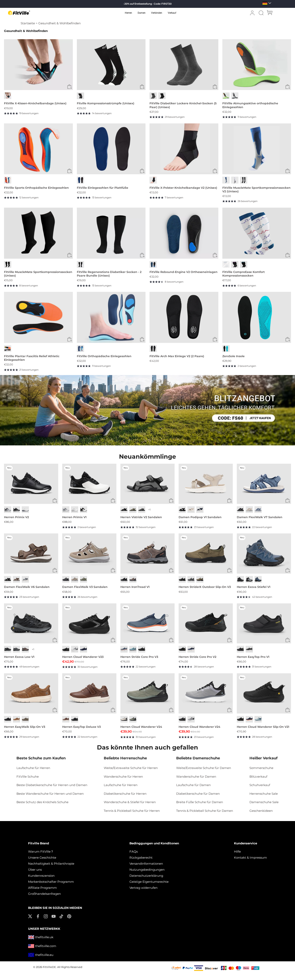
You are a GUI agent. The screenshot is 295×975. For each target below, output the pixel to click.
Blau (80, 180)
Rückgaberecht (141, 857)
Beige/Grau (124, 719)
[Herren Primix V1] (89, 484)
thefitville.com (45, 946)
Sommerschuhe (261, 768)
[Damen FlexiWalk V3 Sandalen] (89, 553)
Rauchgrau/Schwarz (249, 579)
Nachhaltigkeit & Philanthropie (51, 863)
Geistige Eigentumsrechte (149, 882)
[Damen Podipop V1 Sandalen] (206, 484)
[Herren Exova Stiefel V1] (264, 553)
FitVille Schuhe (27, 776)
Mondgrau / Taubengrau (7, 509)
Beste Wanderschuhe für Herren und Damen (50, 794)
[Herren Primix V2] (31, 484)
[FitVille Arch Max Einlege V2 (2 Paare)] (184, 317)
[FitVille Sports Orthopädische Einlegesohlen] (38, 148)
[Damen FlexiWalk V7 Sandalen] (264, 484)
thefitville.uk (44, 937)
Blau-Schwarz (153, 264)
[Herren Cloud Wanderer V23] (89, 623)
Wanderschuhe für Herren (123, 776)
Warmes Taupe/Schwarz (25, 649)
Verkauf (172, 12)
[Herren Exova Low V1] (31, 623)
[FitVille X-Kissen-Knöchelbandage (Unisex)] (38, 64)
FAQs (133, 851)
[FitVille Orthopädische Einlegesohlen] (111, 317)
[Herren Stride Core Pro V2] (206, 623)
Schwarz (7, 95)
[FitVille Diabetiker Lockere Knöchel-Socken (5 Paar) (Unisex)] (184, 64)
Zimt (65, 719)
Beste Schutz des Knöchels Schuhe (42, 802)
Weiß (234, 180)
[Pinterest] (69, 916)
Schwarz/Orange (182, 649)
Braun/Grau (132, 579)
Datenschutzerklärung (146, 876)
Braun (16, 579)
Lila (234, 264)
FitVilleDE (49, 967)
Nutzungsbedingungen (147, 869)
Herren (128, 12)
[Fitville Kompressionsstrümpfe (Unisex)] (111, 64)
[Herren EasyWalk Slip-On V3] (31, 693)
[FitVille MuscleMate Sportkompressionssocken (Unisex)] (38, 233)
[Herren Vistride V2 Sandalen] (147, 484)
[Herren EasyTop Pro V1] (264, 623)
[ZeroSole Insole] (256, 317)
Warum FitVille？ (41, 851)
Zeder (25, 719)
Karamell (16, 719)
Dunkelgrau (141, 509)
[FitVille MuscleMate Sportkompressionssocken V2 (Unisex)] (256, 148)
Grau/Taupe (83, 579)
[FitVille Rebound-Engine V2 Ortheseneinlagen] (184, 233)
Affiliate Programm (42, 888)
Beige (249, 509)
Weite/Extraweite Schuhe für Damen (203, 768)
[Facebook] (38, 916)
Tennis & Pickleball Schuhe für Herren (132, 811)
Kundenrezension (41, 876)
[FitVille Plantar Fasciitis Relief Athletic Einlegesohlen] (38, 317)
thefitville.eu (44, 955)
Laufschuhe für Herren (33, 768)
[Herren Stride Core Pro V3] (147, 623)
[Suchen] (261, 12)
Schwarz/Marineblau (258, 579)
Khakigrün (132, 509)
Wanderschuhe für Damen (196, 776)
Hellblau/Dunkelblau (132, 649)
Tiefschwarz (7, 579)
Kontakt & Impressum (250, 857)
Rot (7, 180)
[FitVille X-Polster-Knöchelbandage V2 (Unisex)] (184, 148)
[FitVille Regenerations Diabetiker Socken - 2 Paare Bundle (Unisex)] (111, 233)
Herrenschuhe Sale (263, 794)
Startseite (28, 23)
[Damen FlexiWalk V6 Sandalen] (31, 553)
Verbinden (156, 12)
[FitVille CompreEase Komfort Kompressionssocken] (256, 233)
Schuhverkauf (259, 785)
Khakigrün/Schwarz (132, 719)
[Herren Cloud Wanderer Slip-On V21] (264, 693)
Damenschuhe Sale (264, 802)
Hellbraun (199, 579)
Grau (153, 95)
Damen (141, 12)
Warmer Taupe (74, 579)
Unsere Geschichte (42, 857)
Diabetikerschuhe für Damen (198, 794)
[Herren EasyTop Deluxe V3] (89, 693)
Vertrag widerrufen (143, 888)
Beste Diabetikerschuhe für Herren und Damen (51, 785)
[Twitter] (30, 916)
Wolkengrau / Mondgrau (65, 509)
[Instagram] (46, 916)
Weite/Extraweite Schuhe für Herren (131, 768)
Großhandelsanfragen (44, 894)
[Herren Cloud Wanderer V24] (147, 693)
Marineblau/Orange (249, 719)
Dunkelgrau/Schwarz (7, 649)
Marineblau (199, 509)
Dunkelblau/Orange (124, 649)
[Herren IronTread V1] (147, 553)
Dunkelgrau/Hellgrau (16, 649)
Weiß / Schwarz (83, 509)
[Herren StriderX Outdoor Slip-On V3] (206, 553)
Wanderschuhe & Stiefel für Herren (130, 802)
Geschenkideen (261, 811)
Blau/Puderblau (258, 719)
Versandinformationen (146, 863)
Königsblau (83, 649)
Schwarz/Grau (124, 579)
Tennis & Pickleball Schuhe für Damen (204, 811)
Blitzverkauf (258, 776)
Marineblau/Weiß (191, 649)
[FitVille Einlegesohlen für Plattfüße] (111, 148)
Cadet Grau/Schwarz (191, 719)
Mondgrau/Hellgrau (74, 649)
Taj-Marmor (191, 509)
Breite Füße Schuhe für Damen (199, 802)
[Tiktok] (61, 916)
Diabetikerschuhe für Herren (125, 794)
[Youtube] (54, 916)
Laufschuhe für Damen (193, 785)
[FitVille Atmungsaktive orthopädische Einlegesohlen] (256, 64)
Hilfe (237, 851)
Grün (226, 95)
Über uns (35, 869)
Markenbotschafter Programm (51, 882)
